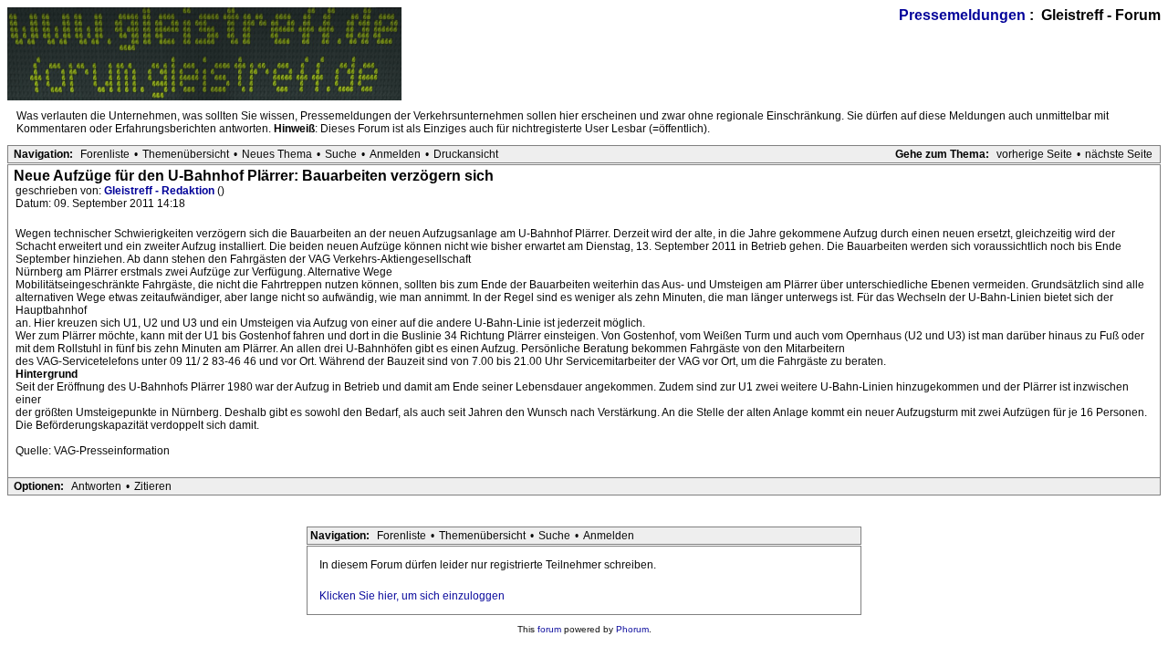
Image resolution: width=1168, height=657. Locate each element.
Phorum (632, 629)
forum (549, 629)
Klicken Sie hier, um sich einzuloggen (412, 595)
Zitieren (153, 486)
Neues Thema (277, 154)
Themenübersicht (185, 154)
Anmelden (395, 154)
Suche (341, 154)
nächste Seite (1118, 154)
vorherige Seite (1034, 154)
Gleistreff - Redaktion (160, 190)
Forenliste (105, 154)
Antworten (96, 486)
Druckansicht (465, 154)
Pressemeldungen (962, 15)
